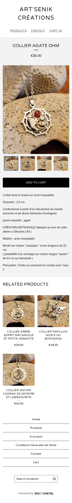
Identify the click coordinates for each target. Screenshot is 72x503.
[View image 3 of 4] (44, 163)
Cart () (55, 30)
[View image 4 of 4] (61, 163)
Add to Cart (36, 182)
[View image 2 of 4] (27, 163)
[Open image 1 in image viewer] (36, 109)
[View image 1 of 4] (11, 163)
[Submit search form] (54, 479)
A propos (36, 436)
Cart (36, 462)
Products (18, 30)
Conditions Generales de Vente (36, 445)
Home (36, 419)
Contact (38, 30)
